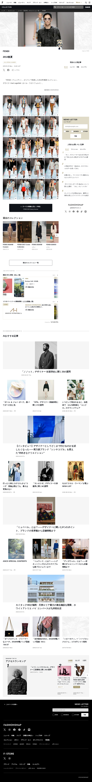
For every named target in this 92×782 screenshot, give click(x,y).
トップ (3, 10)
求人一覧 (17, 275)
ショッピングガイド (8, 768)
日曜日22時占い (28, 735)
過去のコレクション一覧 (31, 262)
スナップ (61, 2)
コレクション (70, 2)
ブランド (6, 764)
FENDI (44, 10)
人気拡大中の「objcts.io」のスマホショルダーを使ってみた (76, 167)
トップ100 (54, 2)
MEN (67, 131)
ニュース (9, 2)
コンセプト (36, 764)
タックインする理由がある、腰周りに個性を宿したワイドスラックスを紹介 (76, 194)
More (78, 2)
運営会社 (28, 744)
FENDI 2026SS (51, 244)
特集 (15, 2)
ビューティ (21, 2)
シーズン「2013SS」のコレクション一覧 (28, 10)
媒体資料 (22, 744)
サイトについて (7, 744)
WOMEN (76, 131)
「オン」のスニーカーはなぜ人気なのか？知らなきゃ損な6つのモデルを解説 (76, 157)
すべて (66, 67)
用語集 (47, 740)
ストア (29, 2)
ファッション (74, 149)
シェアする (16, 70)
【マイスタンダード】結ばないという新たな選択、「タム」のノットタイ (76, 185)
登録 (75, 136)
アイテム (14, 764)
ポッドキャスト (38, 740)
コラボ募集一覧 (28, 301)
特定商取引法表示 (41, 768)
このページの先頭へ (11, 704)
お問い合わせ (55, 744)
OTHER (85, 131)
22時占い (46, 2)
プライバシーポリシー (44, 744)
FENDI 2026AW (37, 244)
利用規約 (35, 744)
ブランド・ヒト (37, 2)
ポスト (16, 740)
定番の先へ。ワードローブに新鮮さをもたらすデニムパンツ (76, 176)
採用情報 (15, 744)
